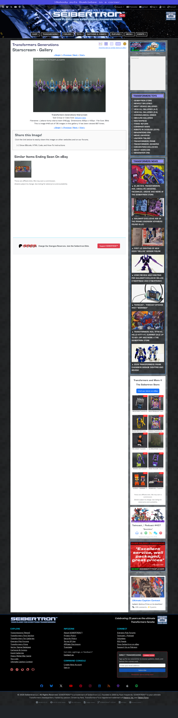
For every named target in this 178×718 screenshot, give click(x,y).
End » (82, 55)
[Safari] (17, 669)
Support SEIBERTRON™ (109, 246)
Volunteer (121, 638)
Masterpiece (140, 121)
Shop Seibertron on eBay (128, 644)
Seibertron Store (143, 100)
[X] (61, 685)
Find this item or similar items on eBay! (112, 48)
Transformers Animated (146, 144)
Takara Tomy (143, 697)
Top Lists (14, 659)
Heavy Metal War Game (21, 656)
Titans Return (141, 124)
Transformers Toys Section (22, 635)
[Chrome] (11, 669)
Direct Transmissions (136, 655)
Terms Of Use (70, 641)
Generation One (142, 153)
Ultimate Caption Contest (146, 600)
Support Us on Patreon (127, 647)
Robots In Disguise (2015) (146, 129)
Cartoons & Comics (19, 650)
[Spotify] (136, 685)
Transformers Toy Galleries (22, 638)
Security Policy (70, 638)
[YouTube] (70, 685)
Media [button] (129, 34)
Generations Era (142, 132)
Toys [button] (79, 34)
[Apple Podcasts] (127, 685)
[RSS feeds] (109, 685)
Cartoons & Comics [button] (96, 34)
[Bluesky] (51, 685)
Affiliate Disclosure (72, 644)
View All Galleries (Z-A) (146, 112)
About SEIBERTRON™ (73, 632)
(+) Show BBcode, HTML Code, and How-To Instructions (41, 145)
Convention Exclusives (146, 147)
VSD (124, 43)
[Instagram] (90, 685)
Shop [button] (34, 34)
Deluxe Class (80, 117)
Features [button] (116, 34)
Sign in (67, 667)
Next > (76, 55)
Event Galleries (17, 653)
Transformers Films (19, 644)
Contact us (69, 655)
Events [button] (140, 34)
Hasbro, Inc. (128, 697)
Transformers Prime (144, 141)
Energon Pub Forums (20, 641)
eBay (100, 43)
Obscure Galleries (143, 118)
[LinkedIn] (99, 685)
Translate (68, 647)
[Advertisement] (71, 209)
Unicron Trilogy (142, 138)
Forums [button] (67, 34)
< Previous (67, 55)
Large (118, 43)
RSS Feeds (121, 641)
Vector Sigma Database (21, 647)
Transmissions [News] (20, 632)
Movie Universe (142, 135)
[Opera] (33, 669)
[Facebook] (41, 685)
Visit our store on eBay (148, 391)
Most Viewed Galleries (145, 106)
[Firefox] (22, 669)
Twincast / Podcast (125, 635)
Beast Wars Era (142, 150)
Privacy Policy (70, 635)
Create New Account (73, 664)
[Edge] (27, 669)
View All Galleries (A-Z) (146, 109)
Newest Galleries (143, 103)
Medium (111, 43)
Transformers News (145, 161)
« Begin (57, 55)
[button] (119, 7)
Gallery (106, 43)
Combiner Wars (142, 127)
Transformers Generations (35, 44)
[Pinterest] (80, 685)
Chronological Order (145, 115)
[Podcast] (118, 685)
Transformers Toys (145, 95)
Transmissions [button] (50, 34)
